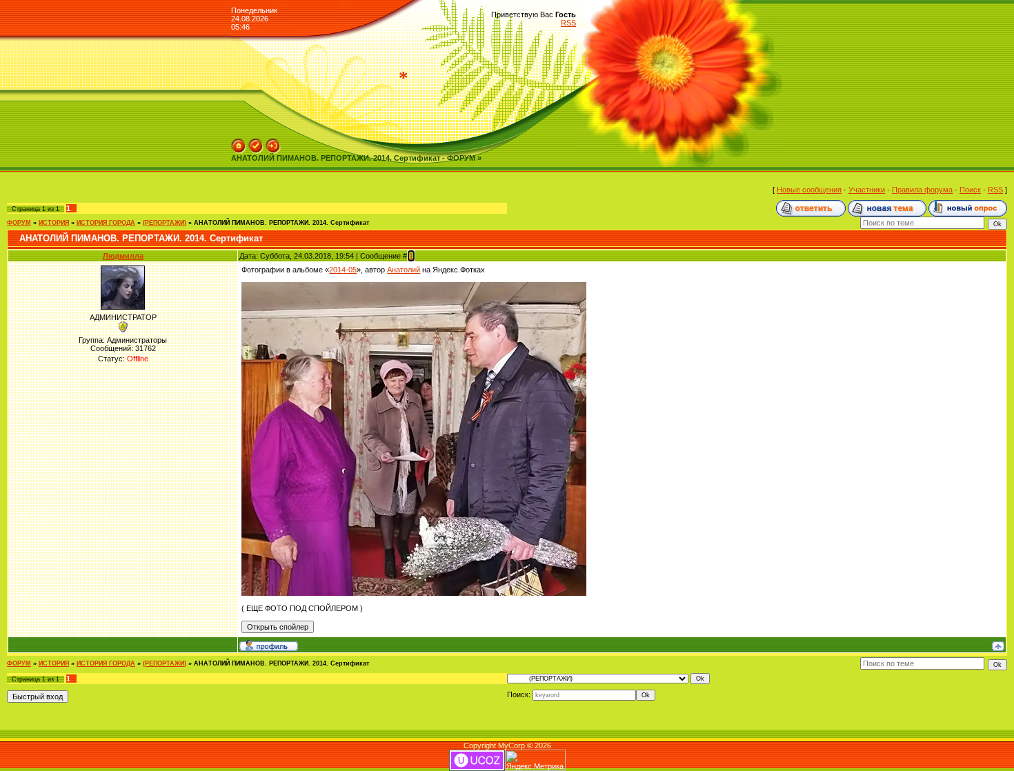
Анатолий (403, 270)
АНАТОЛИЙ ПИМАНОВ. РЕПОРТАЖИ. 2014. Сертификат (281, 222)
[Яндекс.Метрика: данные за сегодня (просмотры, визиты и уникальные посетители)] (535, 760)
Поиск (970, 190)
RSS (568, 23)
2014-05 (343, 270)
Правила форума (922, 190)
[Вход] (273, 143)
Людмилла (123, 256)
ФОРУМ (19, 222)
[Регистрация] (256, 143)
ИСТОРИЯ (54, 222)
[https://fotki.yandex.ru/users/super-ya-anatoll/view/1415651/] (413, 286)
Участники (866, 190)
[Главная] (238, 143)
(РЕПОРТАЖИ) (164, 222)
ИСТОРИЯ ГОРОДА (106, 222)
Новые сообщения (809, 190)
